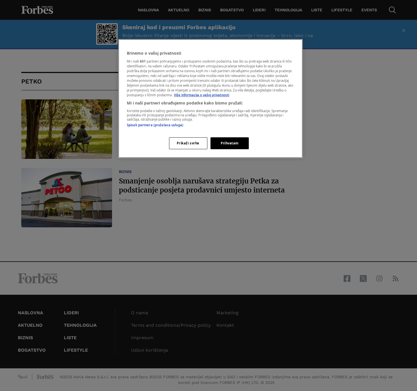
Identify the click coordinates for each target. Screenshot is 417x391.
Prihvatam (230, 143)
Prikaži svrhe (188, 143)
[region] (210, 98)
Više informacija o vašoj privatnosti (201, 95)
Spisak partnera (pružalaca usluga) (155, 125)
